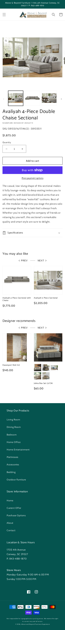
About (10, 522)
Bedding (11, 472)
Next (41, 260)
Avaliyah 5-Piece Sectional (46, 298)
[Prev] (3, 99)
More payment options (32, 178)
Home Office (14, 442)
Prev (24, 260)
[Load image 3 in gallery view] (49, 98)
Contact (11, 530)
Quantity (6, 142)
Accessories (13, 464)
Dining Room (14, 427)
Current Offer (14, 507)
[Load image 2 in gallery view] (32, 98)
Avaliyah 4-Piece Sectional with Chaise (16, 299)
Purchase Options (16, 515)
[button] (4, 14)
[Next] (61, 99)
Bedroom (11, 434)
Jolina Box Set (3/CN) (43, 383)
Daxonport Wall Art (11, 365)
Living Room (13, 419)
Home (10, 500)
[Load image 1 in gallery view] (15, 98)
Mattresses (12, 457)
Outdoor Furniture (16, 479)
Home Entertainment (18, 449)
